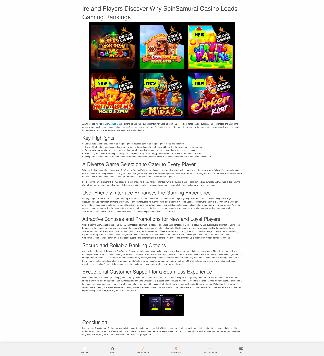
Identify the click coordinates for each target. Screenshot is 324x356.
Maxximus (84, 352)
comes (110, 254)
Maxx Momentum (143, 352)
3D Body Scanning (210, 352)
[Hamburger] (241, 348)
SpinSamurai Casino (114, 123)
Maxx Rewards (176, 352)
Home (112, 352)
